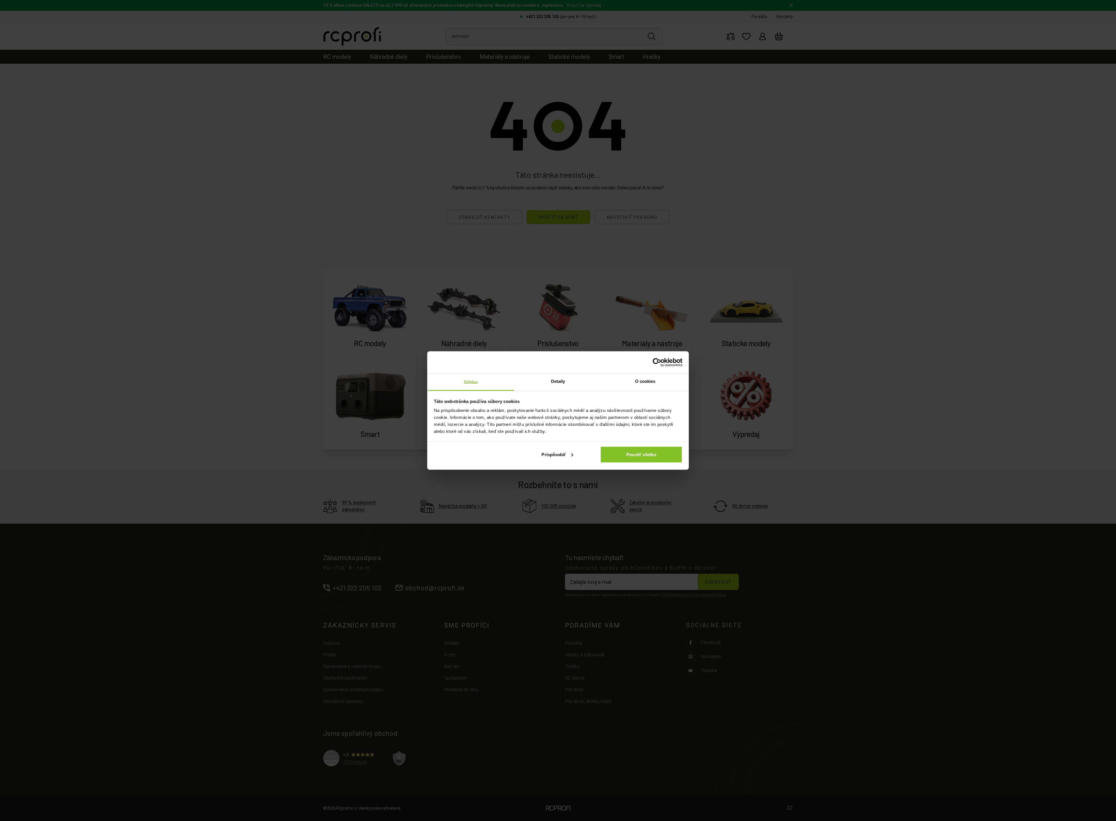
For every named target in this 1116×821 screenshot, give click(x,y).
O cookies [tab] (645, 381)
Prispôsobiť (553, 454)
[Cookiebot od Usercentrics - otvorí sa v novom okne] (657, 362)
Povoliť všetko (641, 454)
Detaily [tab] (558, 381)
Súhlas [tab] (471, 382)
